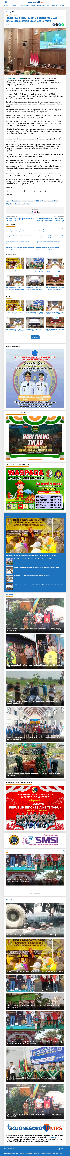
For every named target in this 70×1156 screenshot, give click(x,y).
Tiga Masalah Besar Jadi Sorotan (18, 204)
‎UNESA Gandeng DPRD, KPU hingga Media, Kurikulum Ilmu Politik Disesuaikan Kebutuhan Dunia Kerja (19, 236)
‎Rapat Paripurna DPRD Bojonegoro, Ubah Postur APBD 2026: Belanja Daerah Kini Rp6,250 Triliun (19, 230)
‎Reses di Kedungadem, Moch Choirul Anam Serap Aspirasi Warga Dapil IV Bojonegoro (34, 271)
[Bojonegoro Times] (35, 2)
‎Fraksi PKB (16, 201)
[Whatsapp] (62, 24)
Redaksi (30, 1153)
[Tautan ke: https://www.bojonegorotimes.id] (64, 851)
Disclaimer (36, 1153)
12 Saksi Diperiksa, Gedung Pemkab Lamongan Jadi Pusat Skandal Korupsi (50, 218)
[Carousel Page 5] (39, 893)
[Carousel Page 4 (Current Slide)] (37, 893)
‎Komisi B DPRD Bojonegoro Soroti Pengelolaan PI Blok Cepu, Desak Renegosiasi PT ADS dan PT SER (34, 288)
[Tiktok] (38, 212)
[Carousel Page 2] (33, 893)
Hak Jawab (55, 1153)
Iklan (61, 1153)
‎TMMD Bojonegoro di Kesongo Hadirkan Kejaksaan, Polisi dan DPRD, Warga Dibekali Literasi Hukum (50, 230)
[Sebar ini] (54, 24)
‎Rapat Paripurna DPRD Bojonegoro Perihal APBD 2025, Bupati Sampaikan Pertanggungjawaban (49, 236)
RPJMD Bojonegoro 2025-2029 (47, 201)
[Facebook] (31, 212)
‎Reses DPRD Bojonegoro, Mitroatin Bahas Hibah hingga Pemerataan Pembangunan (14, 271)
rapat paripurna (28, 201)
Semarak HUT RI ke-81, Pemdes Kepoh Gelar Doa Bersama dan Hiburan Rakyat (30, 881)
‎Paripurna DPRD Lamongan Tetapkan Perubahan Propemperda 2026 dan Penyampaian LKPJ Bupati (48, 248)
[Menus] (5, 2)
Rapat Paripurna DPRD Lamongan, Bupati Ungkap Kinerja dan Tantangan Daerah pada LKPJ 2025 (20, 248)
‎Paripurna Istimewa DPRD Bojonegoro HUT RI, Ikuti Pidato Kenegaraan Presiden (55, 288)
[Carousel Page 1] (31, 893)
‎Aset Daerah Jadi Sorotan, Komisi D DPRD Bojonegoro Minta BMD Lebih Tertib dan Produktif (55, 271)
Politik (7, 25)
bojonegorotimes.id (57, 1137)
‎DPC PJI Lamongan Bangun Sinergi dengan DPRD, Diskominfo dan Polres (48, 242)
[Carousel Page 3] (35, 893)
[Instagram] (35, 212)
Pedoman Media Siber (46, 1153)
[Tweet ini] (56, 24)
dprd (8, 201)
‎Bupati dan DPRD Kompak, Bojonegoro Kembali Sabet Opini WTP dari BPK (18, 242)
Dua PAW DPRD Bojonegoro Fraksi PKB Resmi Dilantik (20, 218)
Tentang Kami (23, 1153)
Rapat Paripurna (11, 15)
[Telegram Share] (59, 24)
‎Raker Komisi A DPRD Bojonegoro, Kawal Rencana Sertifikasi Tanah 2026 (15, 288)
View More (35, 337)
